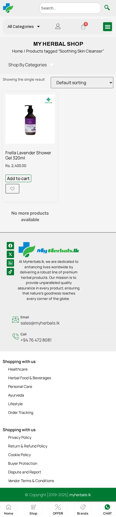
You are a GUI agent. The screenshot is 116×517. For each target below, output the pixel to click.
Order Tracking (20, 412)
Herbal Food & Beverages (29, 377)
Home (17, 51)
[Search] (108, 8)
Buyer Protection (22, 463)
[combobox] (70, 8)
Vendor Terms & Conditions (31, 480)
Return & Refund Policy (27, 446)
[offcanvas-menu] (58, 26)
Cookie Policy (19, 454)
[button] (107, 26)
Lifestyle (15, 403)
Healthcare (18, 369)
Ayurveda (16, 395)
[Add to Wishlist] (12, 189)
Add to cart (18, 178)
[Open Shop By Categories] (51, 64)
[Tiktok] (10, 271)
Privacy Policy (19, 437)
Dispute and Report (24, 472)
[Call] (60, 337)
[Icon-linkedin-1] (10, 263)
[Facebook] (10, 245)
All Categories (21, 26)
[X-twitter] (10, 254)
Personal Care (20, 386)
